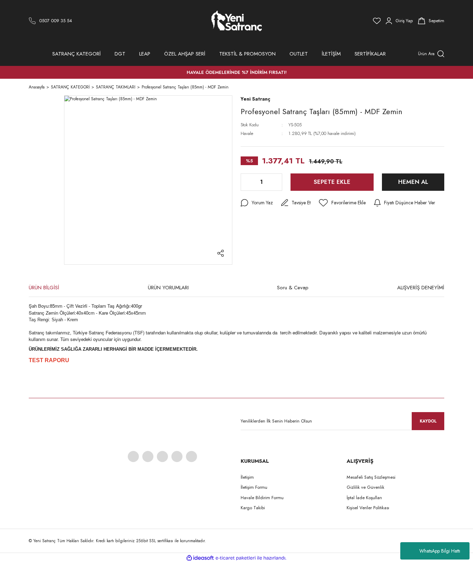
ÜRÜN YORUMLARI (168, 287)
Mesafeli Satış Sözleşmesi (371, 477)
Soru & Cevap (293, 287)
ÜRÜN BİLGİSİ (44, 287)
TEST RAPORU (49, 360)
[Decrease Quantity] (246, 182)
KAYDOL (428, 421)
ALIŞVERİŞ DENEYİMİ (420, 287)
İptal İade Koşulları (364, 497)
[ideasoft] (200, 558)
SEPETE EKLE (332, 182)
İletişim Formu (254, 487)
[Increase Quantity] (276, 182)
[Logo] (236, 20)
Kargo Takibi (253, 507)
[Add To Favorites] (342, 203)
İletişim (247, 477)
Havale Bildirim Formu (262, 497)
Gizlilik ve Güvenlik (365, 487)
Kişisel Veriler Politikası (368, 507)
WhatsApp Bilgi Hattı (439, 550)
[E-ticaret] (235, 558)
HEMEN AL (413, 182)
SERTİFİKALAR (370, 54)
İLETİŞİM (331, 54)
